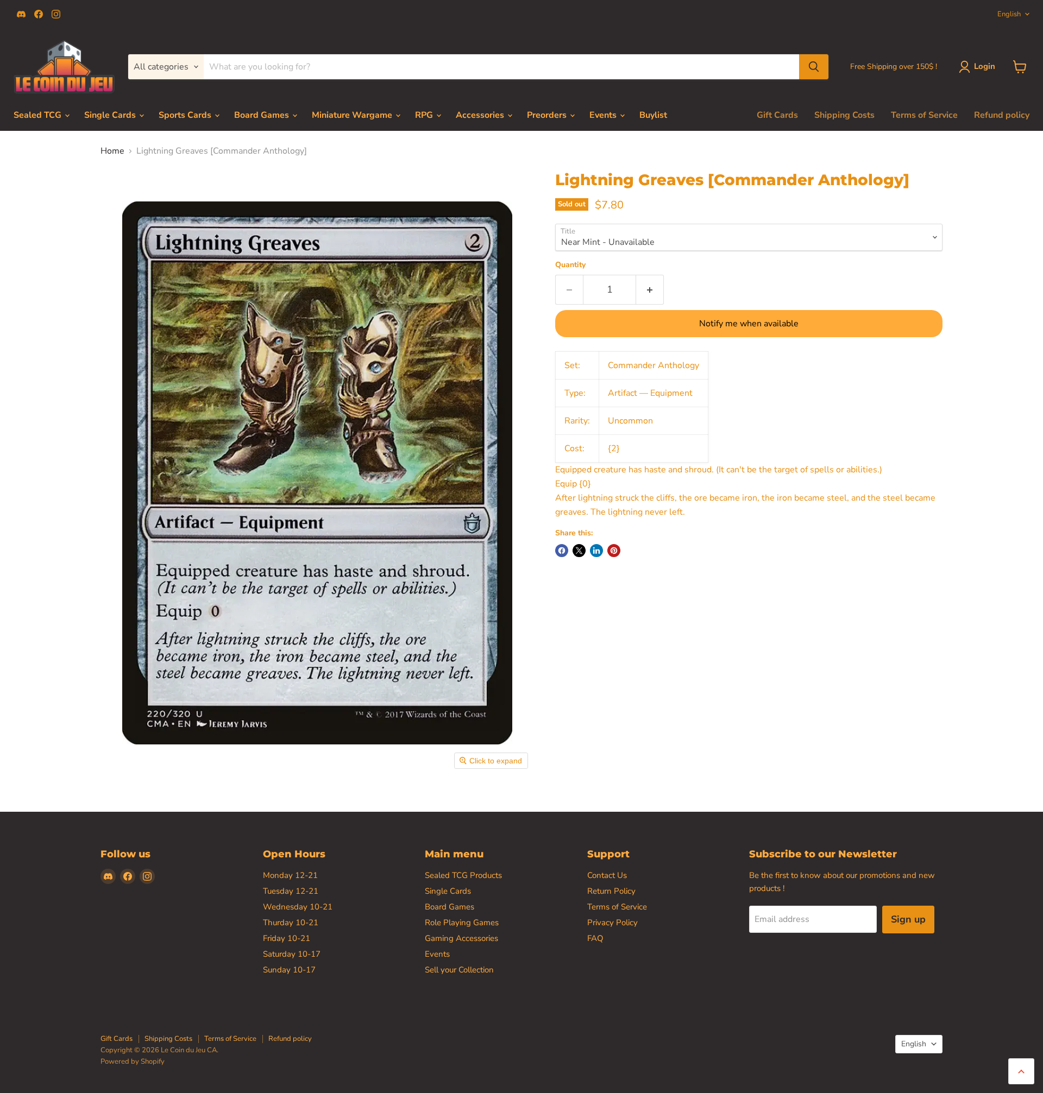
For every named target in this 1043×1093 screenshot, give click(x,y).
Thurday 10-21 (290, 922)
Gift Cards (777, 115)
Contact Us (607, 875)
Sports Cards (186, 115)
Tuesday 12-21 (290, 891)
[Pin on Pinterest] (613, 550)
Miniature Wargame (353, 115)
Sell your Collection (459, 969)
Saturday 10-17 (292, 954)
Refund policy (1001, 115)
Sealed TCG (39, 115)
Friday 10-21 (286, 938)
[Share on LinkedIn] (596, 550)
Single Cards (111, 115)
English (1009, 14)
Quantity (570, 265)
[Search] (813, 66)
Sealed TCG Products (463, 875)
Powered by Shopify (132, 1061)
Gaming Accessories (461, 938)
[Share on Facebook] (561, 550)
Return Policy (611, 891)
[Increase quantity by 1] (650, 290)
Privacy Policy (612, 922)
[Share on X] (579, 550)
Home (112, 151)
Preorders (548, 115)
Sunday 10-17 (289, 969)
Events (604, 115)
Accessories (481, 115)
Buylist (653, 115)
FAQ (595, 938)
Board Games (262, 115)
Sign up (908, 919)
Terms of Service (924, 115)
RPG (425, 115)
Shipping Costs (844, 115)
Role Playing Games (462, 922)
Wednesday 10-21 (297, 906)
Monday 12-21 (290, 875)
